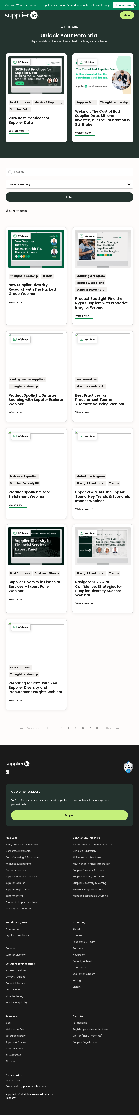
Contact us (79, 967)
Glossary (11, 1061)
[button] (19, 131)
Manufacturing (14, 996)
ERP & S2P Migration (84, 851)
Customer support (84, 974)
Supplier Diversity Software (88, 870)
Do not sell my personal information (27, 1086)
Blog (8, 1023)
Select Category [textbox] (20, 184)
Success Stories (15, 1048)
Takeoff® (11, 1098)
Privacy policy (14, 1075)
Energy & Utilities (15, 976)
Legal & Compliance (17, 935)
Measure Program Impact (88, 889)
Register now (124, 5)
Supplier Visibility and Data (88, 876)
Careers (77, 935)
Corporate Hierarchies (19, 851)
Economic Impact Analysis (21, 902)
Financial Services (16, 983)
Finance (10, 948)
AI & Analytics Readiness (87, 857)
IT (7, 942)
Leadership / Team (84, 942)
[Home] (21, 15)
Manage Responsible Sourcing (90, 896)
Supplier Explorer (15, 883)
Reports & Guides (16, 1042)
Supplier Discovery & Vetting (89, 883)
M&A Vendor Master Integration (91, 863)
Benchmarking (14, 896)
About (76, 929)
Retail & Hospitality (16, 1002)
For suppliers (80, 1023)
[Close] (135, 5)
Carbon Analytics (16, 870)
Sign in (77, 986)
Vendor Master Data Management (93, 844)
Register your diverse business (90, 1029)
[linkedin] (7, 771)
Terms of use (13, 1080)
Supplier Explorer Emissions (21, 876)
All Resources (13, 1055)
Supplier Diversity (16, 954)
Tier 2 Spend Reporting (19, 908)
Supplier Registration (18, 889)
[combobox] (69, 184)
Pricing (77, 980)
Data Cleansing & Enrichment (23, 857)
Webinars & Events (17, 1029)
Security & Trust (82, 961)
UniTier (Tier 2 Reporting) (87, 1035)
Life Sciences (13, 989)
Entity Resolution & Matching (22, 844)
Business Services (16, 970)
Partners (78, 948)
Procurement (13, 929)
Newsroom (79, 954)
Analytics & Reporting (18, 863)
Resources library (16, 1035)
